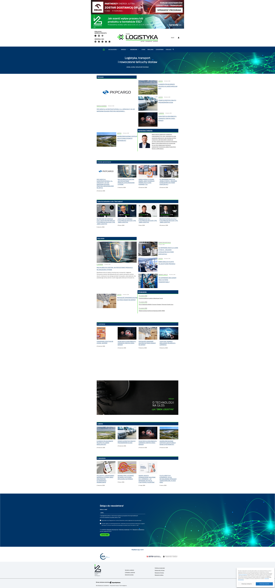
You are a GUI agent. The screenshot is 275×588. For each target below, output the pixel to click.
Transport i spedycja (163, 274)
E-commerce (161, 113)
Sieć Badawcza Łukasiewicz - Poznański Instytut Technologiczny (111, 585)
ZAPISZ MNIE (104, 534)
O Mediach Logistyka (130, 572)
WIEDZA (123, 49)
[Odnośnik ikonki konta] (178, 38)
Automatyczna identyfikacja (164, 242)
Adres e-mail (103, 509)
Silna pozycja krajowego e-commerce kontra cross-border (167, 118)
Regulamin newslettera (138, 529)
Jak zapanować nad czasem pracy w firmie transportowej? (167, 280)
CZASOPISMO (159, 49)
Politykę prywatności (124, 529)
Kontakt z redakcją (129, 570)
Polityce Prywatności (243, 574)
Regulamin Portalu (159, 572)
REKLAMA (150, 49)
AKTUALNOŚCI (112, 49)
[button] (118, 49)
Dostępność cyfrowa (159, 570)
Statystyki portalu (129, 574)
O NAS (143, 49)
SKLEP (172, 37)
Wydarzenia (142, 292)
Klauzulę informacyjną (112, 529)
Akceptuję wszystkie (264, 583)
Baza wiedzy (100, 238)
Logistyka (160, 97)
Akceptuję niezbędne (247, 583)
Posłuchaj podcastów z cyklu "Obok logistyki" (110, 201)
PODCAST (168, 49)
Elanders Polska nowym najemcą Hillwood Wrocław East (167, 86)
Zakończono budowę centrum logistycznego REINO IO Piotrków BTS (127, 138)
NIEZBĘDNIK (133, 49)
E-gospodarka (100, 264)
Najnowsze (100, 77)
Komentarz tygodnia (145, 130)
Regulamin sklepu (159, 575)
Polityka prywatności (160, 568)
